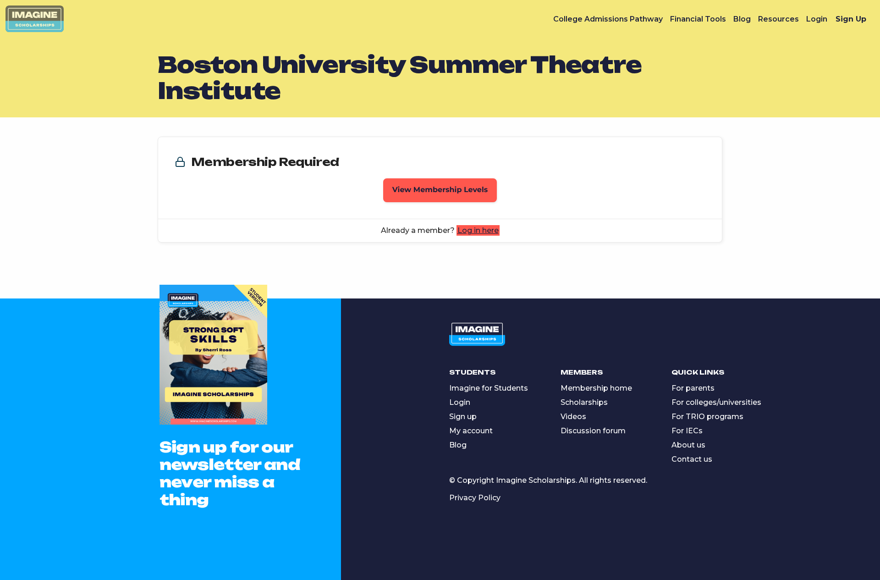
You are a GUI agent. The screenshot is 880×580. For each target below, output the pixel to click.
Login (816, 19)
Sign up (463, 416)
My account (471, 430)
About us (688, 445)
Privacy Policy (474, 497)
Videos (573, 416)
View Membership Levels (440, 190)
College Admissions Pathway (608, 19)
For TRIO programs (707, 416)
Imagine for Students (488, 388)
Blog (742, 19)
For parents (693, 388)
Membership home (596, 388)
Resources (778, 19)
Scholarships (584, 402)
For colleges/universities (716, 402)
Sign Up (851, 19)
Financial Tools (698, 19)
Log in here (478, 230)
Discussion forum (593, 430)
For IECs (687, 430)
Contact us (691, 459)
